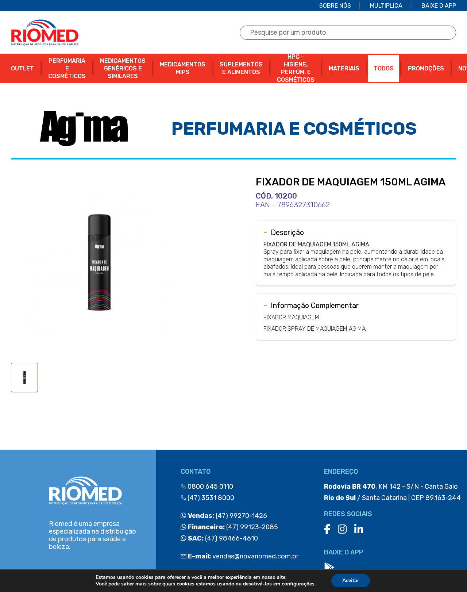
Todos (384, 68)
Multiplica (386, 5)
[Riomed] (44, 32)
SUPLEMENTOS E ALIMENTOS (241, 68)
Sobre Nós (335, 5)
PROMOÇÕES (426, 68)
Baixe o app (438, 5)
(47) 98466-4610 (222, 538)
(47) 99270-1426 (226, 516)
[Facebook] (327, 529)
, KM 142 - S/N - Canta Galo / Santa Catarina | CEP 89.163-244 (392, 492)
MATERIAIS (344, 68)
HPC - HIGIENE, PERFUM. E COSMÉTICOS (295, 68)
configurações (298, 584)
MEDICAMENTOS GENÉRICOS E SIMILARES (123, 68)
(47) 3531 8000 (210, 498)
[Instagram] (342, 529)
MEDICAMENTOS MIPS (182, 68)
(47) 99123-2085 (232, 527)
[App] (329, 568)
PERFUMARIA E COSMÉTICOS (67, 68)
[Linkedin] (358, 529)
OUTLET (22, 68)
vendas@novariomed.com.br (243, 556)
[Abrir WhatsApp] (449, 573)
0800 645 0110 (209, 487)
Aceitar (350, 580)
